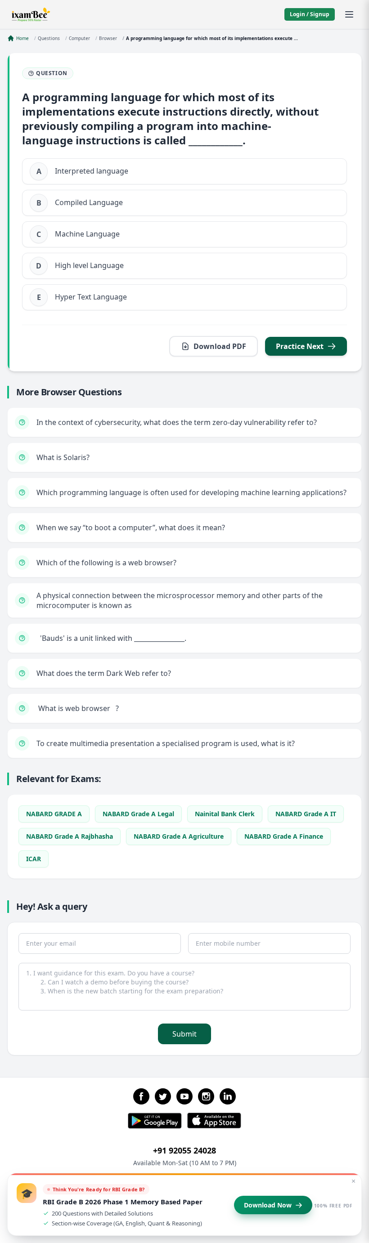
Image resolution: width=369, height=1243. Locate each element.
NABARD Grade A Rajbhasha (69, 836)
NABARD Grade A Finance (283, 836)
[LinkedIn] (228, 1096)
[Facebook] (141, 1096)
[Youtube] (184, 1096)
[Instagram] (206, 1096)
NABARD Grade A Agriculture (179, 836)
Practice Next (300, 346)
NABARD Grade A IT (305, 813)
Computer (79, 38)
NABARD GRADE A (54, 813)
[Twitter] (163, 1096)
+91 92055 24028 (184, 1150)
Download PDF (220, 346)
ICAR (33, 858)
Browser (108, 38)
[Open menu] (349, 14)
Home (22, 38)
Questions (49, 38)
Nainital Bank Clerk (225, 813)
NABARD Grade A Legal (138, 813)
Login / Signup (309, 14)
